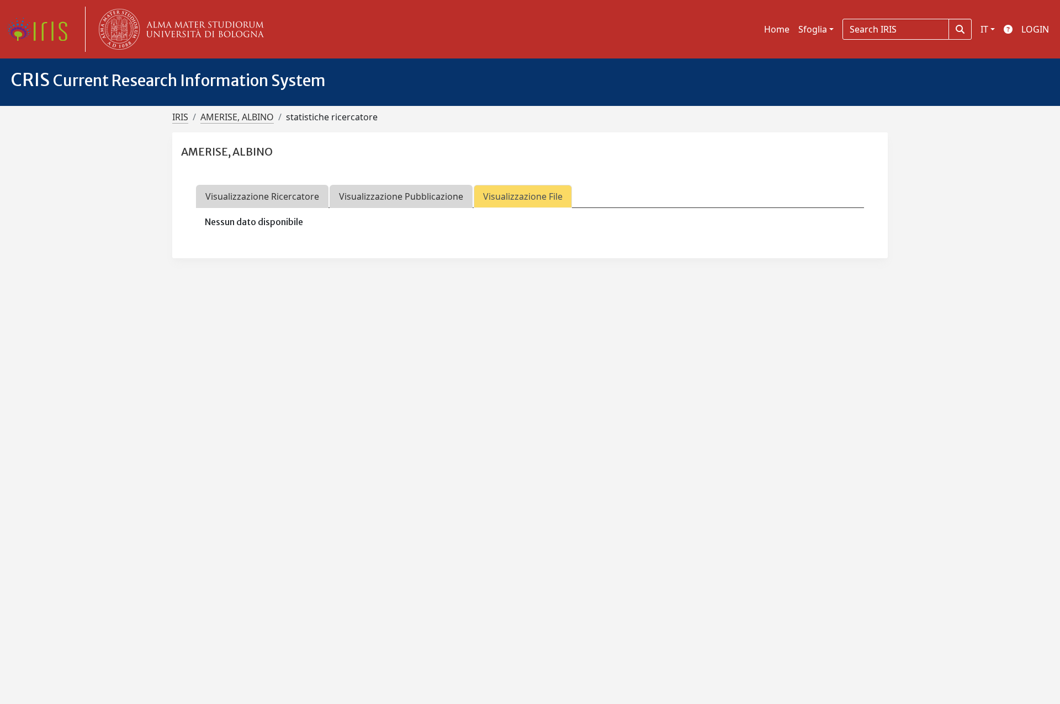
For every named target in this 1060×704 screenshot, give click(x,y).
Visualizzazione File (523, 196)
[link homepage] (41, 29)
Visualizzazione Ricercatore (262, 196)
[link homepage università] (179, 29)
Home (776, 29)
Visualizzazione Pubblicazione (401, 196)
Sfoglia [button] (812, 29)
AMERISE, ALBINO (237, 117)
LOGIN (1035, 29)
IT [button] (984, 29)
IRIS (180, 117)
